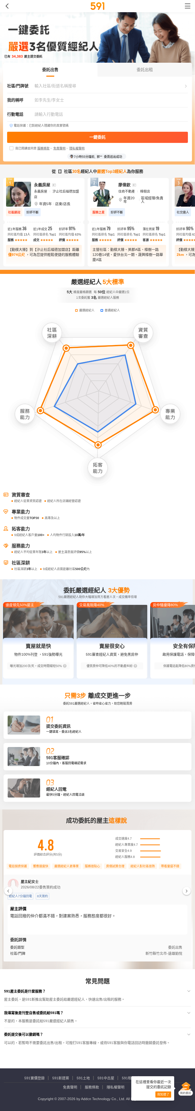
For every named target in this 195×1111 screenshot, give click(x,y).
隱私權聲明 (77, 148)
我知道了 (163, 1094)
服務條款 (43, 148)
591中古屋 (106, 1078)
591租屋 (128, 1078)
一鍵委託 (97, 137)
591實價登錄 (34, 1078)
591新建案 (60, 1078)
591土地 (83, 1078)
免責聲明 (59, 148)
